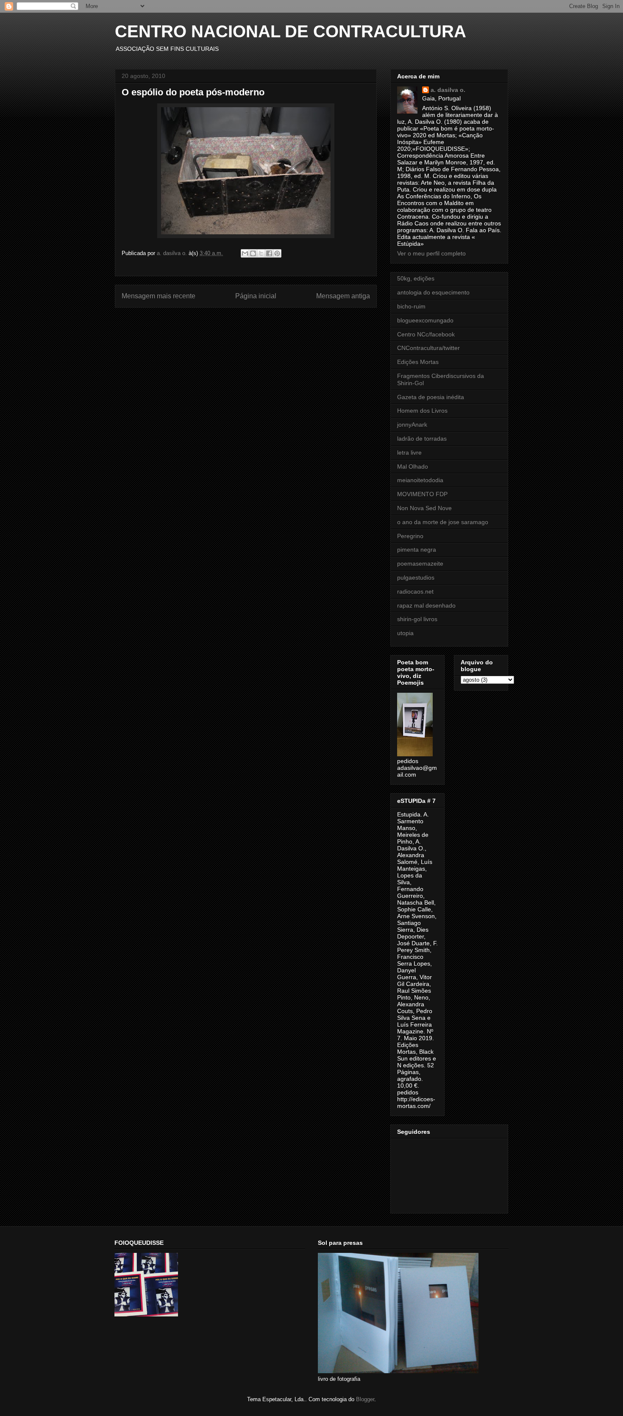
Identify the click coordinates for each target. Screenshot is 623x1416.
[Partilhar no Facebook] (269, 253)
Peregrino (410, 536)
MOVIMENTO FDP (422, 494)
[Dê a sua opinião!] (253, 253)
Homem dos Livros (422, 410)
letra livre (409, 452)
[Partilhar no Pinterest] (277, 253)
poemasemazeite (420, 563)
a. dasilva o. (448, 89)
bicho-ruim (411, 306)
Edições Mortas (418, 361)
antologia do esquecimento (433, 292)
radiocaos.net (415, 591)
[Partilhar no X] (261, 253)
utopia (405, 633)
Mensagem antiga (343, 296)
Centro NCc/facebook (426, 334)
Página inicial (255, 296)
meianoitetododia (420, 480)
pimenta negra (416, 549)
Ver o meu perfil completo (431, 253)
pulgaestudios (415, 577)
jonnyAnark (412, 424)
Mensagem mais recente (158, 296)
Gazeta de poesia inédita (430, 397)
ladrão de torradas (422, 438)
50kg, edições (415, 278)
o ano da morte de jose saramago (442, 522)
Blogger (365, 1399)
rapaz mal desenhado (426, 605)
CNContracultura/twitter (428, 347)
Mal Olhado (412, 466)
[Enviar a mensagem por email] (245, 253)
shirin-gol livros (417, 619)
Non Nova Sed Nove (424, 508)
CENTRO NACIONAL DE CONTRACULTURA (290, 31)
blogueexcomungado (425, 320)
